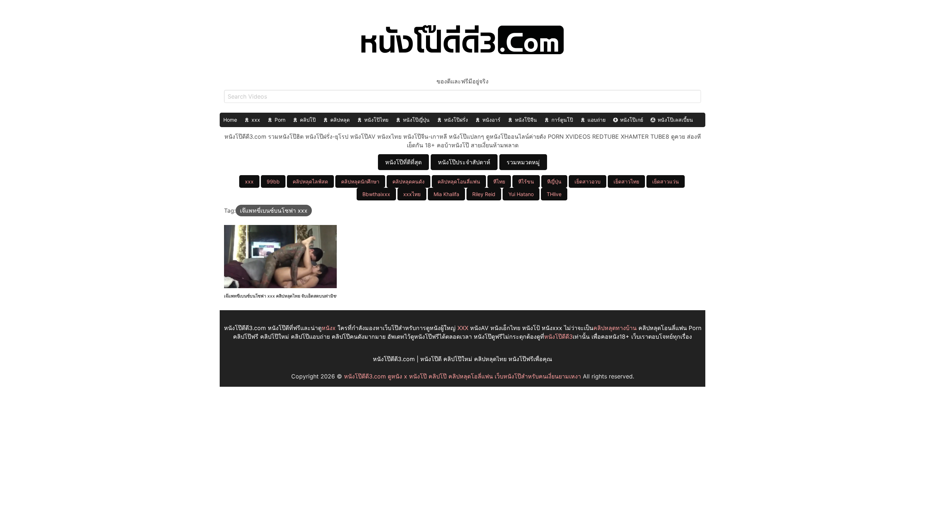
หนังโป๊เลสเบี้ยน (675, 120)
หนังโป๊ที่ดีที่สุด (403, 162)
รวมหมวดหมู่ (523, 162)
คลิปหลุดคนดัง (408, 181)
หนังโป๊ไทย (376, 120)
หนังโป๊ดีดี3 (558, 336)
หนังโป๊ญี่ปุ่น (416, 120)
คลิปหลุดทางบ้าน (615, 328)
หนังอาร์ (491, 120)
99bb (273, 181)
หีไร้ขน (526, 181)
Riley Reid (483, 194)
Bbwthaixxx (376, 194)
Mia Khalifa (446, 194)
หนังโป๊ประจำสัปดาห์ (464, 162)
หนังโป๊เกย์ (631, 120)
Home (230, 120)
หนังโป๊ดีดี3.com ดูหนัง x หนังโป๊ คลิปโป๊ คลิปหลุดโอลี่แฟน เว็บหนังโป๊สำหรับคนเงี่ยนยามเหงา (462, 376)
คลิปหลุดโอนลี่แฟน (459, 181)
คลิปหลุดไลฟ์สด (310, 181)
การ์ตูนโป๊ (562, 120)
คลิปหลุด (340, 120)
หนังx (329, 328)
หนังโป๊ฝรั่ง (456, 120)
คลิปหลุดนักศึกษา (360, 181)
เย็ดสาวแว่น (665, 181)
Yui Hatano (521, 194)
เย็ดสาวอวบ (588, 181)
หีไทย (499, 181)
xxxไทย (412, 194)
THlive (554, 194)
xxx (255, 120)
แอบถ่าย (597, 120)
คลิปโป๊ (308, 120)
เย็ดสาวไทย (626, 181)
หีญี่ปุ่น (554, 181)
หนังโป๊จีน (526, 120)
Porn (280, 120)
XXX (462, 328)
